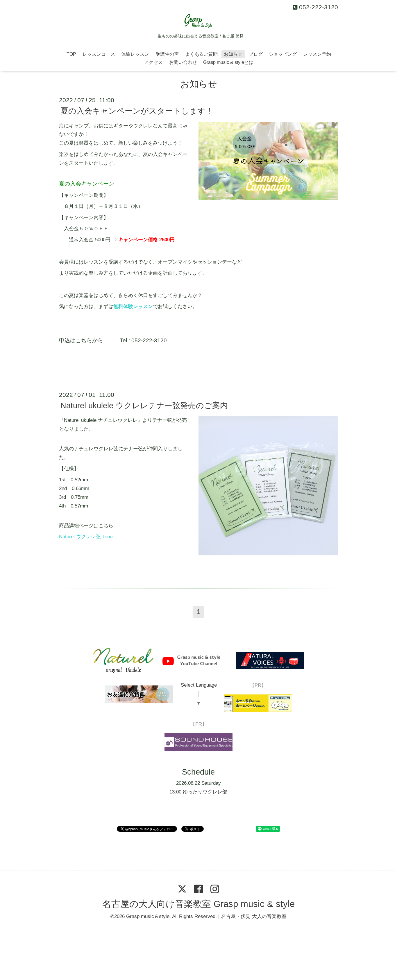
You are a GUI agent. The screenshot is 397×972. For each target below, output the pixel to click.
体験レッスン (135, 54)
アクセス (153, 62)
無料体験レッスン (133, 306)
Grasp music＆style (147, 916)
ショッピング (283, 54)
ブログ (256, 54)
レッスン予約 (317, 54)
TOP (71, 54)
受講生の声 (167, 54)
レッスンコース (99, 54)
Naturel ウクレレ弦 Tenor (86, 536)
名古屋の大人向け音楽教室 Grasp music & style (198, 904)
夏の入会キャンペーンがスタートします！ (136, 111)
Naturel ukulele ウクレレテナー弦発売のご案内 (144, 405)
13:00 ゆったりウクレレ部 (198, 792)
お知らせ (233, 54)
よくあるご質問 (201, 54)
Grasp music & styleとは (228, 62)
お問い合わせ (183, 62)
